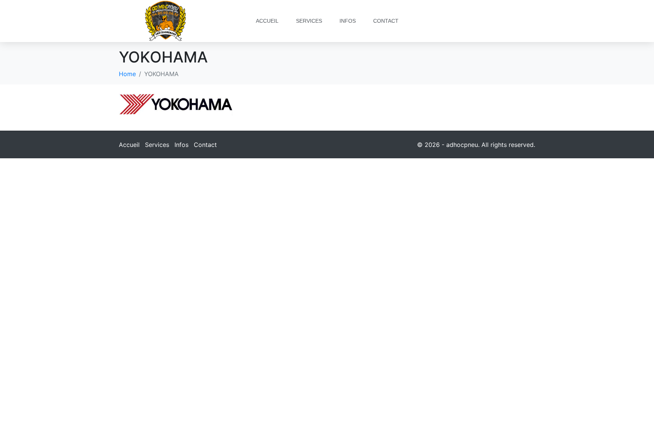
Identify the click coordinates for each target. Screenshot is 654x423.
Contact (386, 21)
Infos (347, 21)
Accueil (267, 21)
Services (309, 21)
